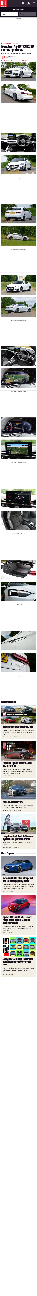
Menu (34, 4)
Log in (28, 4)
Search (23, 4)
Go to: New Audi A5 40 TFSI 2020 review (14, 61)
